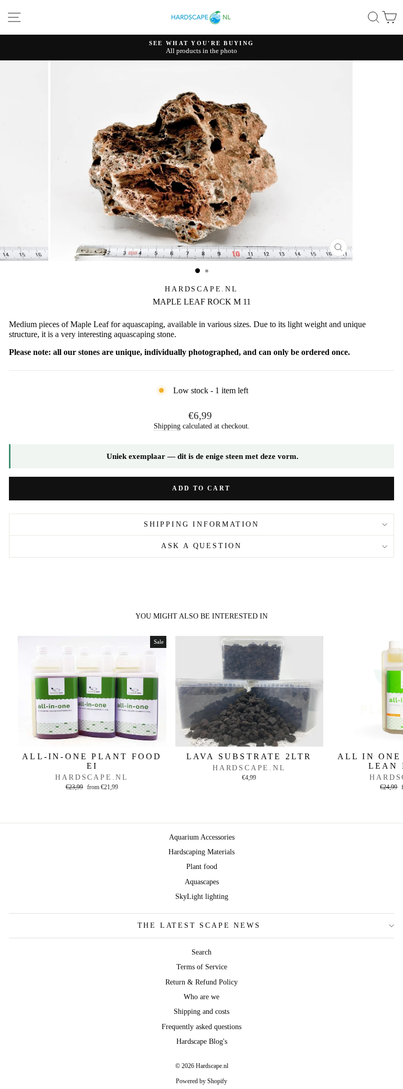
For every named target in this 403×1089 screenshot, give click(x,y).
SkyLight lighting (201, 896)
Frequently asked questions (201, 1027)
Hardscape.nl (201, 289)
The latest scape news (199, 925)
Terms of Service (201, 967)
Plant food (201, 867)
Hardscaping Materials (201, 852)
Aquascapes (202, 882)
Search (201, 952)
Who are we (201, 997)
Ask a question (201, 546)
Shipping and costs (201, 1011)
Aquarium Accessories (202, 837)
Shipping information (201, 524)
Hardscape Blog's (201, 1041)
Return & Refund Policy (201, 982)
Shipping (167, 426)
